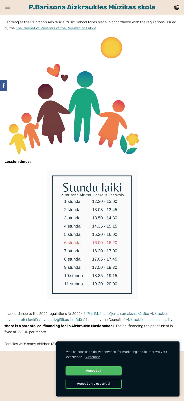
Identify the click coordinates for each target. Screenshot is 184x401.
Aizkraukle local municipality (149, 319)
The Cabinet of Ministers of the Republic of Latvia (56, 28)
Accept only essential (93, 384)
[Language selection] (177, 7)
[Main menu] (7, 7)
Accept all (93, 371)
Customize (92, 357)
